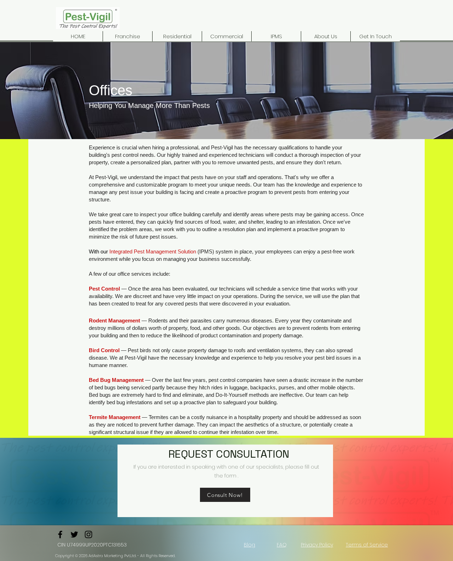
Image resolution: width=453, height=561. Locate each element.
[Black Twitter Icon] (74, 534)
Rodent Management (114, 320)
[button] (226, 36)
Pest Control (104, 289)
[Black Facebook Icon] (60, 534)
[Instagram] (88, 534)
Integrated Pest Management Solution (152, 251)
